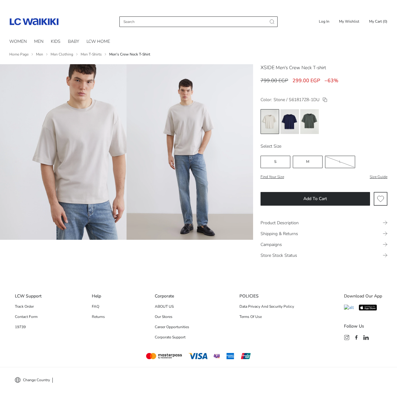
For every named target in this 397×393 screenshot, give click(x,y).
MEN (38, 41)
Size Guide (378, 176)
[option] (270, 121)
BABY (73, 41)
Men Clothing (62, 54)
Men (39, 54)
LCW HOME (98, 41)
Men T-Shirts (91, 54)
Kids (55, 41)
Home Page (19, 54)
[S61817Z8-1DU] (325, 100)
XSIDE (267, 67)
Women (18, 41)
